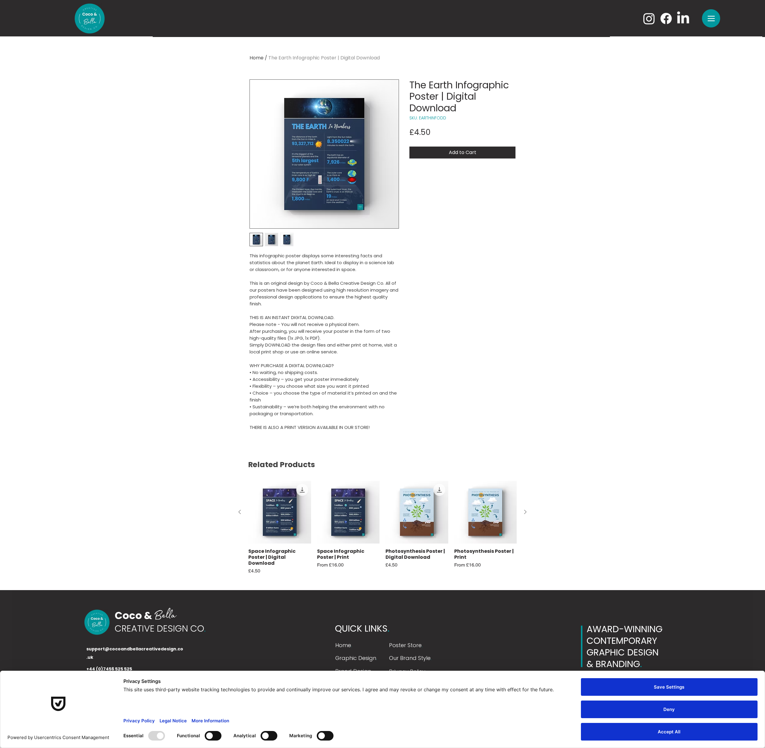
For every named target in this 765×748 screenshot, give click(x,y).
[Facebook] (666, 18)
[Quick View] (279, 512)
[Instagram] (649, 18)
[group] (382, 528)
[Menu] (711, 18)
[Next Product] (525, 511)
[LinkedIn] (683, 18)
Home (257, 57)
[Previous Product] (239, 511)
